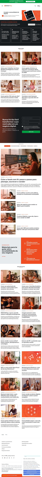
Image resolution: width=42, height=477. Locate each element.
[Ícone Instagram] (2, 458)
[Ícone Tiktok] (7, 458)
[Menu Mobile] (2, 5)
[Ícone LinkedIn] (9, 458)
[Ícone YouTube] (5, 458)
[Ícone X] (11, 458)
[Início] (8, 5)
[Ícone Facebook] (14, 458)
